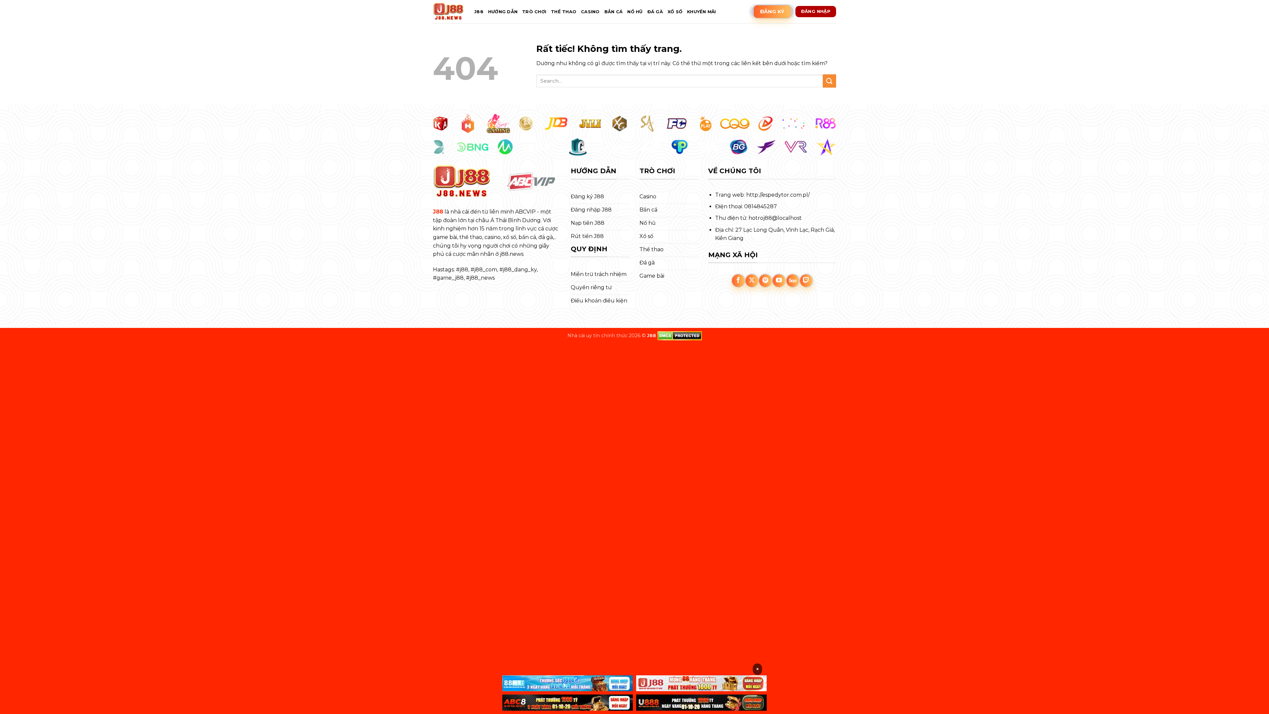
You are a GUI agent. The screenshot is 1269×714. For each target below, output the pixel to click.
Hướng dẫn (503, 11)
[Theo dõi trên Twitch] (806, 280)
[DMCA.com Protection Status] (679, 335)
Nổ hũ (634, 11)
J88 (478, 11)
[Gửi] (829, 80)
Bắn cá (613, 11)
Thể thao (563, 11)
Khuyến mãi (701, 11)
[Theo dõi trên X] (752, 280)
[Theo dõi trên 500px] (793, 280)
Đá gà (655, 11)
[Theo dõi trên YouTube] (779, 280)
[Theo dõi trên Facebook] (738, 280)
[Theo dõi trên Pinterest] (765, 280)
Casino (590, 11)
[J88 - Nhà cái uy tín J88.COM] (448, 11)
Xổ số (675, 11)
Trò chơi (534, 11)
